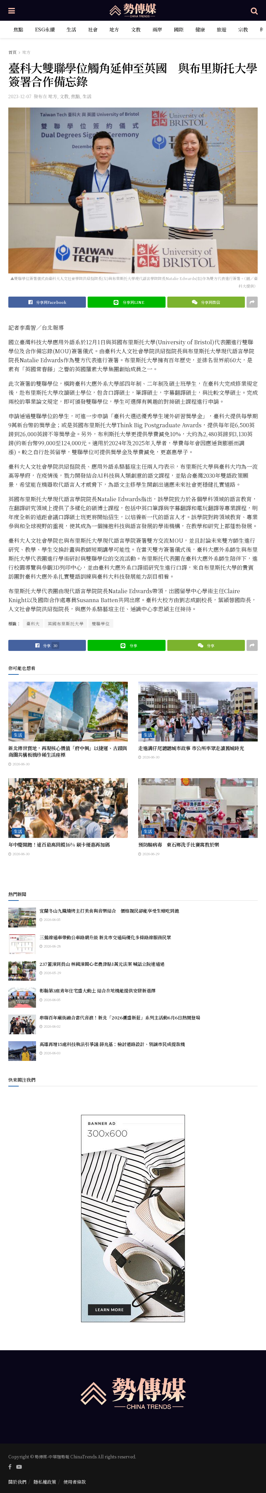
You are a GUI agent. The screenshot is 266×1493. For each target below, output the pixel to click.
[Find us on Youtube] (19, 1467)
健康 (200, 29)
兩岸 (157, 29)
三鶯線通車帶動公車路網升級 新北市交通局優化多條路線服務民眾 (105, 937)
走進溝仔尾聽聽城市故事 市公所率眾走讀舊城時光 (191, 748)
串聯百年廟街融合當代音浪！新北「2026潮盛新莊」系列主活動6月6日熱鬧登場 (119, 1017)
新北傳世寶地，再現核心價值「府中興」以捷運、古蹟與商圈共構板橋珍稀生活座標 (67, 751)
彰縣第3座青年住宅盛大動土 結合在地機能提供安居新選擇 (97, 990)
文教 (136, 29)
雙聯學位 (101, 623)
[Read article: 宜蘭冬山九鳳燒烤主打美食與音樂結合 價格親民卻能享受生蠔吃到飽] (22, 917)
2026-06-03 (52, 1052)
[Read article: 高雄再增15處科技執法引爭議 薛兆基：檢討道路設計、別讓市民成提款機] (22, 1051)
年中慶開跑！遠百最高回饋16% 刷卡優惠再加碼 (59, 844)
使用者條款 (74, 1481)
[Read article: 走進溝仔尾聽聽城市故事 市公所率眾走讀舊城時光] (198, 711)
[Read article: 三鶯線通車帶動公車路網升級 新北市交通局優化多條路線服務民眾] (22, 944)
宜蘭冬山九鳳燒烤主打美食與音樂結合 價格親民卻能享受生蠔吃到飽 (109, 910)
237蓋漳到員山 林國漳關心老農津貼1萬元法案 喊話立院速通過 (102, 964)
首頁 (12, 52)
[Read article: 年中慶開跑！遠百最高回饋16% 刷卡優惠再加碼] (68, 808)
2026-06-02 (52, 1026)
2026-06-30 (20, 763)
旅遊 (222, 29)
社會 (93, 29)
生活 (71, 29)
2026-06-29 (150, 853)
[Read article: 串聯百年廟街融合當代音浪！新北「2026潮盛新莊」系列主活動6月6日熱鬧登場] (22, 1024)
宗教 (243, 29)
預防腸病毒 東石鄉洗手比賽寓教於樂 (178, 844)
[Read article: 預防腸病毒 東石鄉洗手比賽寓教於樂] (198, 808)
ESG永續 (45, 29)
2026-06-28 (52, 946)
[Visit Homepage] (133, 10)
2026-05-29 (52, 972)
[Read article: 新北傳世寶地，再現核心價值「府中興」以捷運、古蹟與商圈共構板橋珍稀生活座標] (68, 711)
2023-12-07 (20, 96)
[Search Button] (254, 10)
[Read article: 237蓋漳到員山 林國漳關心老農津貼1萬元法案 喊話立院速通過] (22, 971)
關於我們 (17, 1481)
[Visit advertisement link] (133, 1218)
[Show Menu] (11, 10)
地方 (114, 29)
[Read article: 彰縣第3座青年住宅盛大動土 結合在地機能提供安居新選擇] (22, 997)
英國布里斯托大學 (66, 623)
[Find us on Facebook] (9, 1467)
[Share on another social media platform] (252, 302)
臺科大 (33, 623)
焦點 (18, 29)
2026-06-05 (52, 919)
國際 (179, 29)
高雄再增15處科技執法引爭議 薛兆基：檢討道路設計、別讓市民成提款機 (112, 1044)
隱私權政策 (45, 1481)
